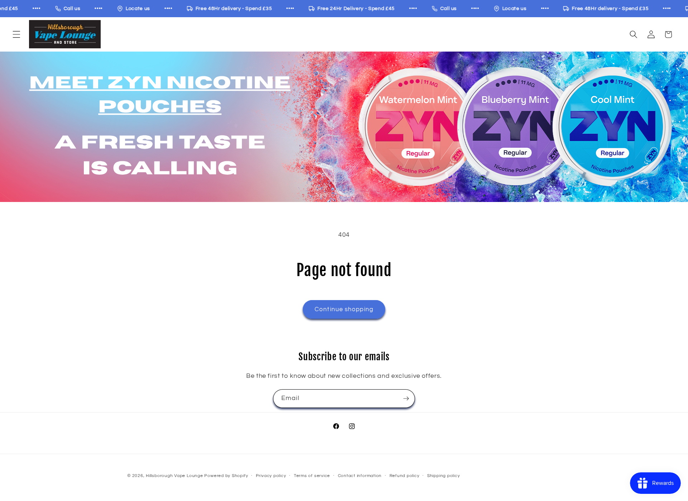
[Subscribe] (406, 398)
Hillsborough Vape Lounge (174, 475)
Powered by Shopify (226, 475)
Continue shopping (344, 309)
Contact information (360, 475)
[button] (16, 34)
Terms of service (312, 475)
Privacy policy (271, 475)
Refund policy (405, 475)
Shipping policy (443, 475)
